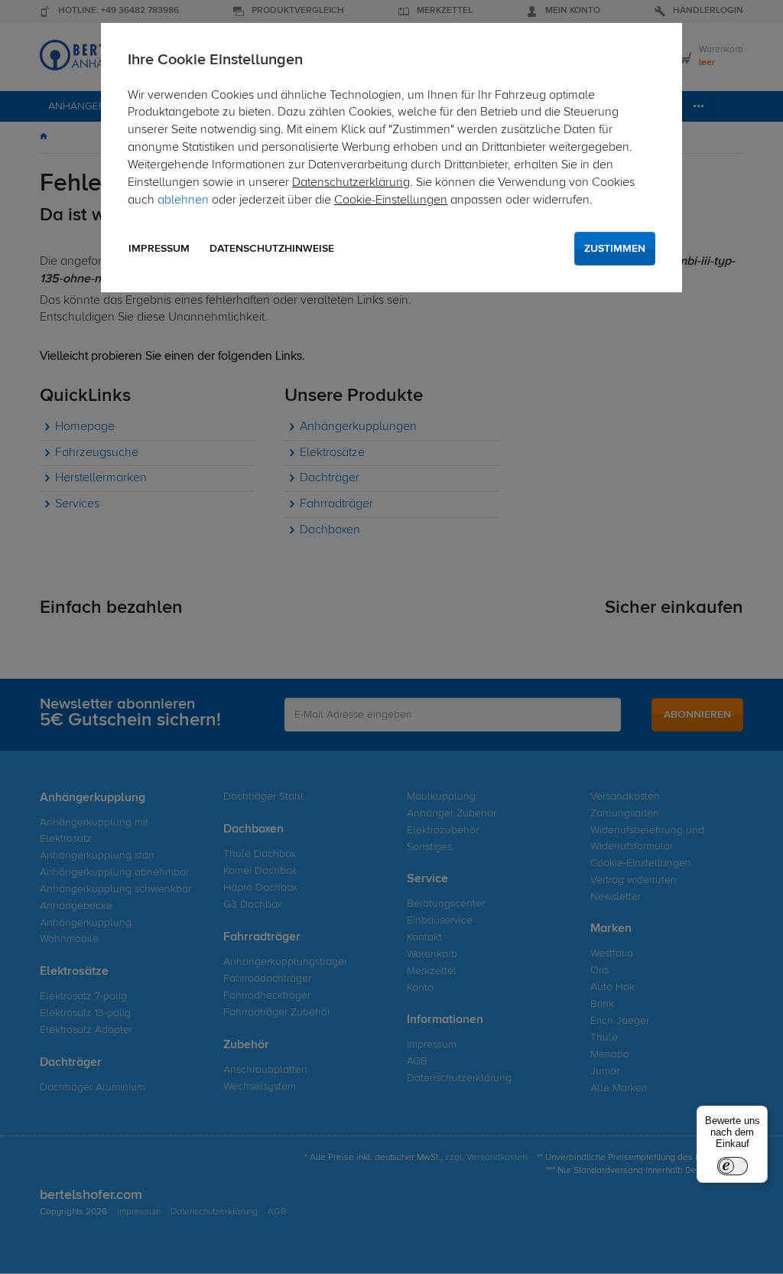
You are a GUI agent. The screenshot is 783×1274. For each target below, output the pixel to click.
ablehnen (183, 200)
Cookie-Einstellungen (390, 200)
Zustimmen (614, 248)
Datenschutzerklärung (351, 183)
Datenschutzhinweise (272, 248)
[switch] (732, 1166)
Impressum (159, 248)
